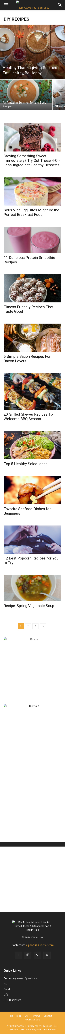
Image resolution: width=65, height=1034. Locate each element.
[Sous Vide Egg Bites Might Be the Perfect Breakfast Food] (32, 191)
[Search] (60, 5)
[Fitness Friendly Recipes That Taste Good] (32, 288)
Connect (48, 1015)
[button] (6, 5)
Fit (5, 983)
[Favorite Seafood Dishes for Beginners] (32, 490)
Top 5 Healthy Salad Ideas (25, 464)
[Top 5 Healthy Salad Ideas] (32, 445)
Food (7, 989)
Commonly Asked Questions (20, 978)
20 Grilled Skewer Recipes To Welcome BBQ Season (28, 416)
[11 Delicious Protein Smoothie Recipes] (32, 240)
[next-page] (43, 626)
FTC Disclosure (12, 1000)
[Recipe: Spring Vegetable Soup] (32, 588)
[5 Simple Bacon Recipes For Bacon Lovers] (32, 338)
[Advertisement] (32, 802)
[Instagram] (27, 955)
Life (6, 994)
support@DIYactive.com (39, 945)
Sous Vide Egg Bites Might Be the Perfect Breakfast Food (31, 212)
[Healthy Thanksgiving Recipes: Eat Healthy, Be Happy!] (32, 52)
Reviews (36, 1015)
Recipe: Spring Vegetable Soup (29, 606)
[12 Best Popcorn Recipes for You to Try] (32, 539)
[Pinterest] (37, 955)
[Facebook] (18, 955)
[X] (47, 955)
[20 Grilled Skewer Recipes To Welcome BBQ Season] (32, 391)
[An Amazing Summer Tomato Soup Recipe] (26, 91)
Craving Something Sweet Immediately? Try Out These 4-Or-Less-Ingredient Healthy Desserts (32, 160)
